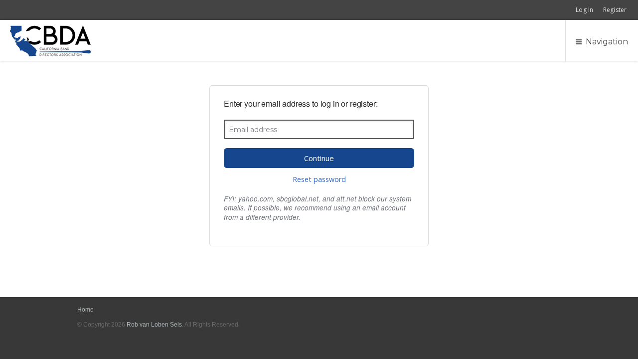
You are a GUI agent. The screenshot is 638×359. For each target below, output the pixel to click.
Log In (584, 9)
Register (615, 9)
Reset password (319, 179)
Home (85, 309)
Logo (50, 40)
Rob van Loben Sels (154, 324)
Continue (319, 158)
